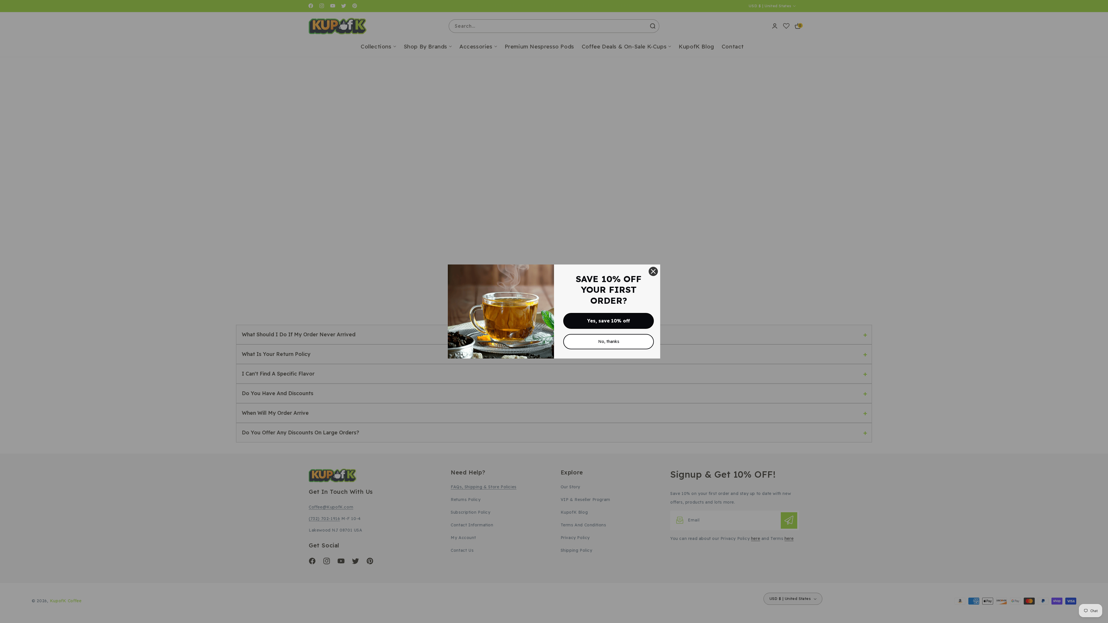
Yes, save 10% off (608, 321)
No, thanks (608, 341)
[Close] (653, 271)
